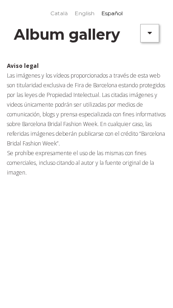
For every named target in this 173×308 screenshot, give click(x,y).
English (85, 13)
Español (112, 13)
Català (59, 13)
